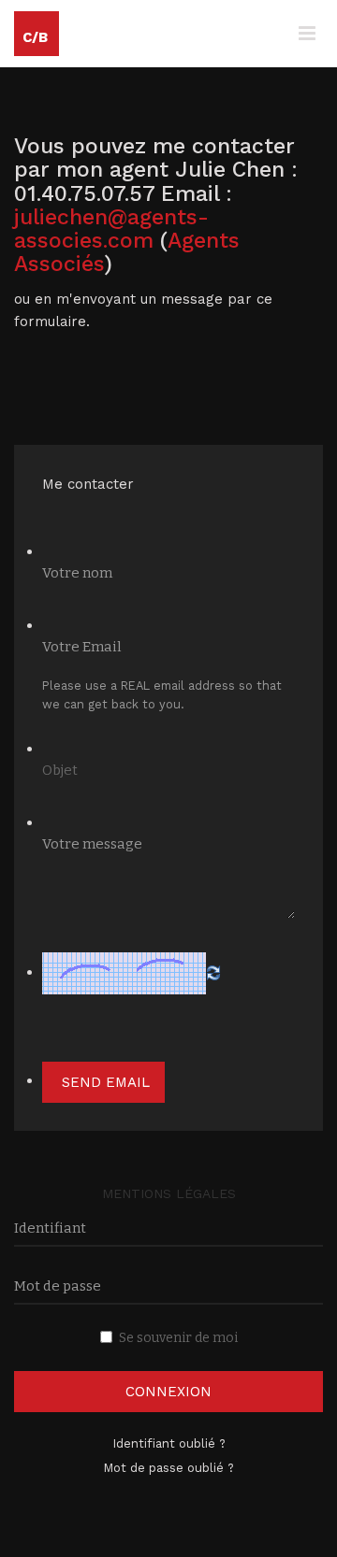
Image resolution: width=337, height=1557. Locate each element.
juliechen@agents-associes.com (111, 229)
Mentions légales (169, 1193)
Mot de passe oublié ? (168, 1468)
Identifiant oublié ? (169, 1443)
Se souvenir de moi (178, 1338)
